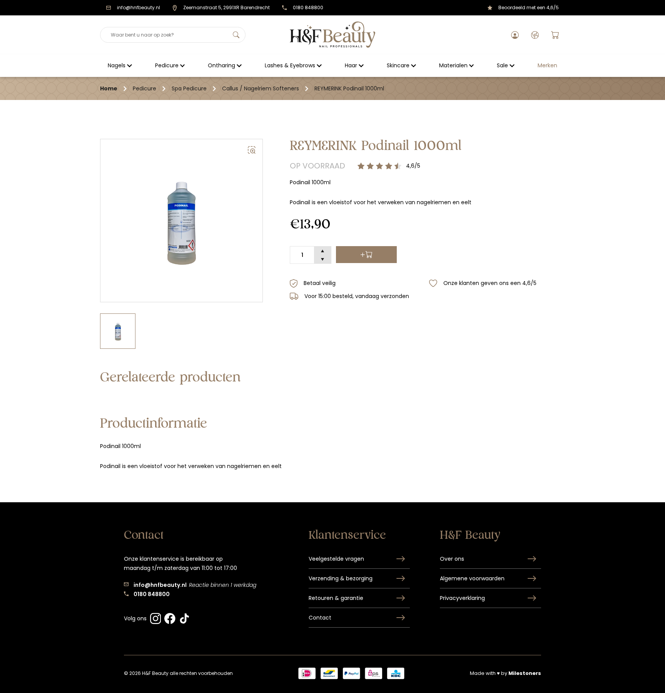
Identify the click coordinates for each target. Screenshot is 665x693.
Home (108, 88)
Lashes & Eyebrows (290, 65)
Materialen (453, 65)
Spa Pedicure (189, 88)
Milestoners (524, 673)
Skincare (398, 65)
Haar (351, 65)
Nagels (116, 65)
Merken (547, 65)
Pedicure (167, 65)
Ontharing (221, 65)
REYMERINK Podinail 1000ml (349, 88)
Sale (502, 65)
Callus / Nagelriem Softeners (260, 88)
